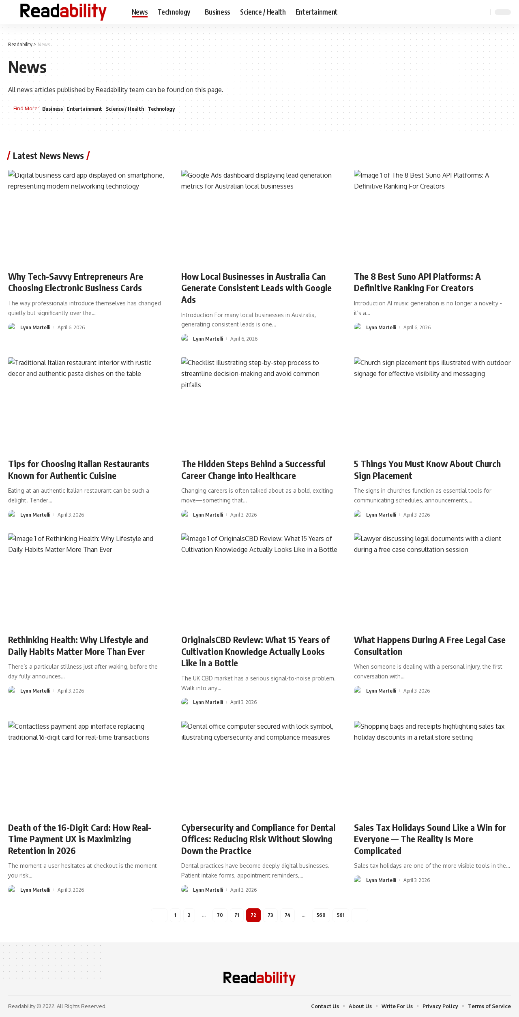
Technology (161, 108)
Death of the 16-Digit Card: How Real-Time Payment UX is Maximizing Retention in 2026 (79, 839)
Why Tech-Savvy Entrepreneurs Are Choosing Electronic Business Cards (75, 282)
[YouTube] (462, 11)
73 (270, 915)
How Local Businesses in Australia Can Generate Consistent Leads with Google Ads (256, 287)
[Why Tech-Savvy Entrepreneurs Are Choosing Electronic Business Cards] (86, 217)
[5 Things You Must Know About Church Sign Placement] (432, 404)
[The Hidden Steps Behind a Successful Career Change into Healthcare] (259, 404)
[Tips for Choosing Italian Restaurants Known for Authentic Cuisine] (86, 404)
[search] (483, 12)
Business (52, 108)
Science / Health (125, 108)
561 (341, 915)
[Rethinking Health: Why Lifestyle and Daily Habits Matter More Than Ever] (86, 580)
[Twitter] (453, 11)
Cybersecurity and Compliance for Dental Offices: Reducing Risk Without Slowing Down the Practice (258, 839)
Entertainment (84, 108)
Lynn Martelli (35, 327)
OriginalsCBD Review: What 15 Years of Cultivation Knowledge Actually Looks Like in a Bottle (255, 651)
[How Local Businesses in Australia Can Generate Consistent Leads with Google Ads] (259, 217)
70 (220, 915)
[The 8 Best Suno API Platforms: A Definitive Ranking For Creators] (432, 217)
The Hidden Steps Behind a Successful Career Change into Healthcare (253, 469)
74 (287, 915)
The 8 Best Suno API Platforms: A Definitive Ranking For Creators (417, 282)
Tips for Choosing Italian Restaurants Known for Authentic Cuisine (78, 469)
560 (321, 915)
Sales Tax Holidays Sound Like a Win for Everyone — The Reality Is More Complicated (430, 839)
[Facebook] (444, 11)
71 (236, 915)
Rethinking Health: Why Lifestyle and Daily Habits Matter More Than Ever (78, 645)
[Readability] (63, 12)
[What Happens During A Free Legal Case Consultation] (432, 580)
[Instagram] (471, 11)
